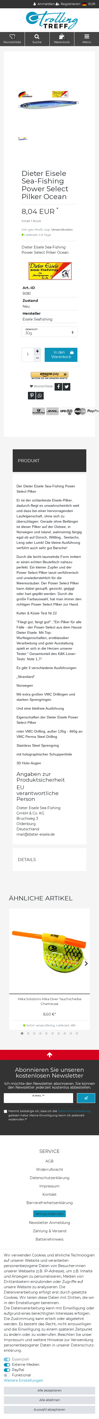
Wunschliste (43, 386)
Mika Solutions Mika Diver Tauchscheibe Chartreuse (49, 1001)
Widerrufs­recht (49, 1169)
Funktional (21, 1375)
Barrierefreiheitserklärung (49, 1203)
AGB (49, 1161)
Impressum (49, 1186)
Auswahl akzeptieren (49, 1409)
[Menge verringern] (37, 358)
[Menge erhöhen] (37, 351)
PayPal (18, 1370)
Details (27, 859)
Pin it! (32, 395)
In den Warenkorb (61, 354)
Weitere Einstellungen (23, 1380)
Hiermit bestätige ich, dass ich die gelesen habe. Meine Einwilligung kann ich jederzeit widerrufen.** (49, 1115)
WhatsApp (40, 395)
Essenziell (20, 1359)
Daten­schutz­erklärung (50, 1178)
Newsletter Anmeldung (49, 1222)
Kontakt (49, 1194)
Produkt (29, 460)
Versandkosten (62, 229)
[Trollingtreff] (49, 20)
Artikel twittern (66, 387)
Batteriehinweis (49, 1239)
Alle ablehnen (49, 1400)
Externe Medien (25, 1364)
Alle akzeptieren (50, 1390)
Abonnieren (86, 1098)
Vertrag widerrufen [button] (49, 1214)
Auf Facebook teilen (58, 387)
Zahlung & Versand (49, 1231)
